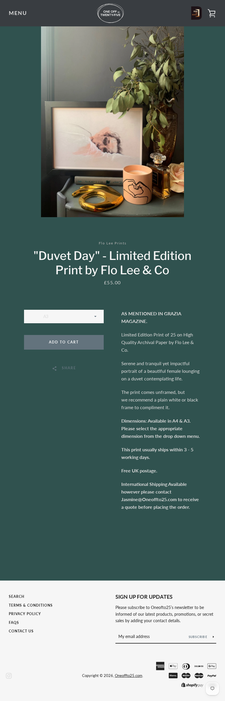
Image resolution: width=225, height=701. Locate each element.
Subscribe (199, 637)
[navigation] (18, 13)
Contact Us (21, 631)
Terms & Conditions (31, 605)
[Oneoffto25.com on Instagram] (9, 675)
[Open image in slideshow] (112, 121)
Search (16, 596)
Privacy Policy (25, 614)
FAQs (14, 622)
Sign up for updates (144, 596)
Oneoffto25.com (128, 675)
